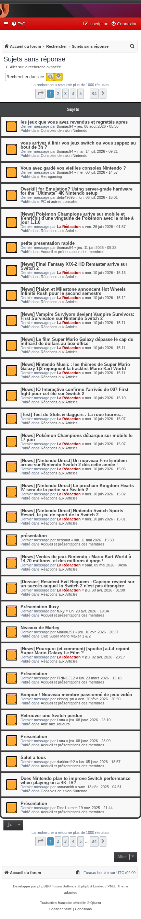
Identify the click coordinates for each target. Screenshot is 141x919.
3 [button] (65, 93)
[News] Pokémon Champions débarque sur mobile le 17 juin (76, 437)
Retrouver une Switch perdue (51, 715)
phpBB (42, 886)
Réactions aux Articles (59, 231)
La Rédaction (69, 227)
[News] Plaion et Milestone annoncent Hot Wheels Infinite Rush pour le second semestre (73, 291)
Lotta (61, 720)
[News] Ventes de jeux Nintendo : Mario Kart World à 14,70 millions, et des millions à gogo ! (76, 558)
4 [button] (73, 93)
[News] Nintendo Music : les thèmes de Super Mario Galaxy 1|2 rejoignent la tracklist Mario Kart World (75, 366)
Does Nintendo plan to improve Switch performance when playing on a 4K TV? (75, 780)
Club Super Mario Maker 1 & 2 (66, 636)
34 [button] (94, 93)
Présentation (34, 673)
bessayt (63, 540)
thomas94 (65, 126)
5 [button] (80, 93)
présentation (34, 535)
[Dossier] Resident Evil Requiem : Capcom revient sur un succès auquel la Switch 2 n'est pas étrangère (77, 583)
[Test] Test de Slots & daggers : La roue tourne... (72, 414)
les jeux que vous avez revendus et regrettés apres (74, 122)
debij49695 (66, 197)
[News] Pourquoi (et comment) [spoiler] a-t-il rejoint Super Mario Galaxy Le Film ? (75, 650)
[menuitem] (18, 24)
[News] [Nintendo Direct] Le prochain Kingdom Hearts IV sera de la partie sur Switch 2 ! (77, 487)
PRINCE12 (66, 678)
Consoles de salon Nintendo (64, 130)
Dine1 (61, 808)
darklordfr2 (66, 762)
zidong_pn (65, 699)
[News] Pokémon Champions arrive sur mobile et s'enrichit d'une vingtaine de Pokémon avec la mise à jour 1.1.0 (77, 218)
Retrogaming (51, 176)
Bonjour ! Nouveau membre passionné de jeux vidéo (76, 694)
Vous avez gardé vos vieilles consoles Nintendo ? (73, 168)
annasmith (65, 787)
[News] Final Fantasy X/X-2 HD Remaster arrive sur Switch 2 (74, 266)
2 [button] (58, 93)
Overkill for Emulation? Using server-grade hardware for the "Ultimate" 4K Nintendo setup (76, 191)
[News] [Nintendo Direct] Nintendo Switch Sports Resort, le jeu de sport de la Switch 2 (72, 512)
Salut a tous (33, 757)
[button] (40, 94)
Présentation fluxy (40, 606)
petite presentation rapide (48, 243)
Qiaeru (95, 903)
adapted (70, 892)
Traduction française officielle (63, 903)
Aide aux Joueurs (55, 724)
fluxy (61, 611)
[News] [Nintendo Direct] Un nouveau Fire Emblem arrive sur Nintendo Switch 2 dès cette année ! (74, 462)
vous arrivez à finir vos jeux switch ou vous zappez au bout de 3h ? (78, 145)
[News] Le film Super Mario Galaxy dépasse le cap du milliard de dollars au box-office (77, 341)
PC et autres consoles (59, 201)
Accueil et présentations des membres (72, 252)
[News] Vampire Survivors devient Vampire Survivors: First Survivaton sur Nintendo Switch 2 (77, 316)
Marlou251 (65, 632)
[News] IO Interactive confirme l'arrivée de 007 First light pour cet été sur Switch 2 (74, 391)
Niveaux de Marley (40, 627)
